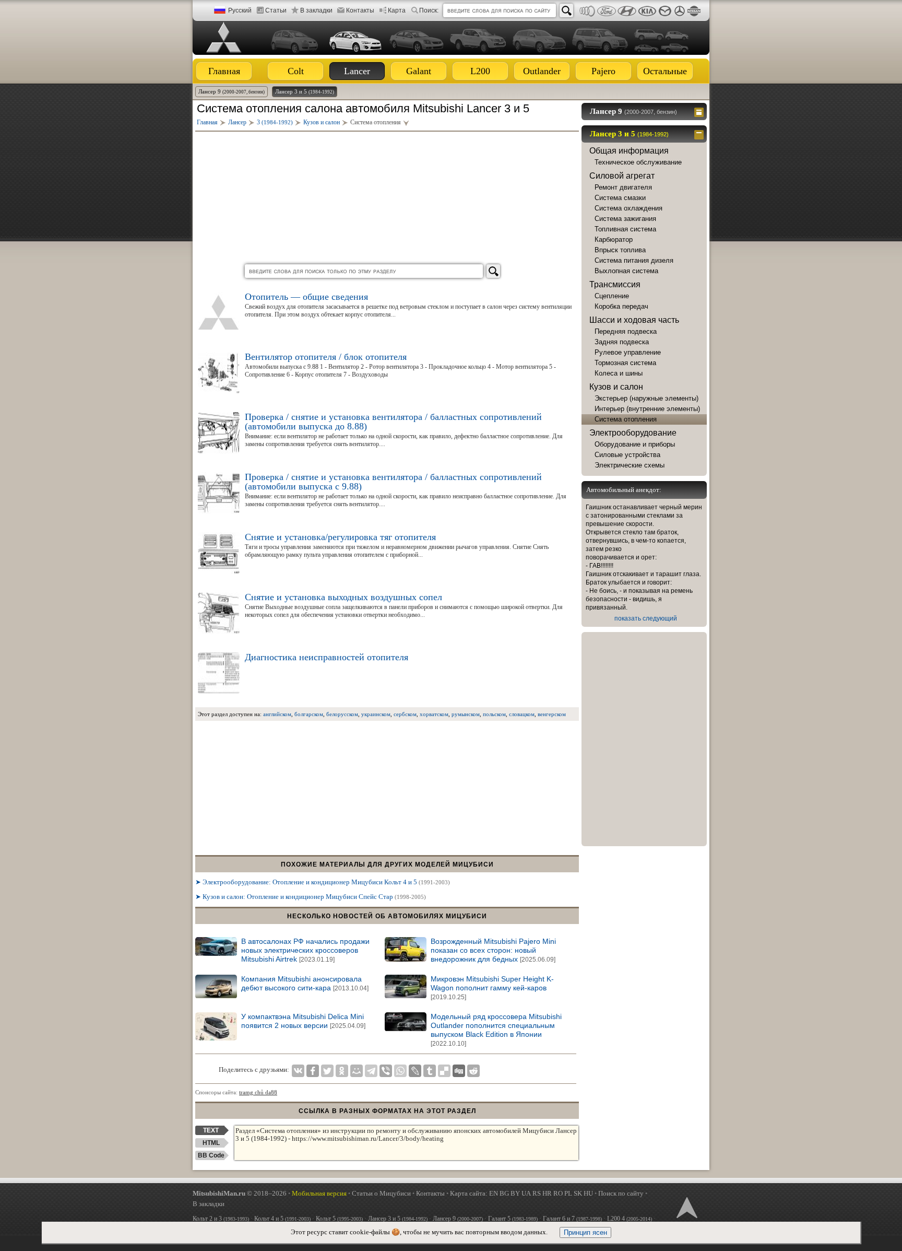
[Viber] (385, 1071)
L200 (480, 71)
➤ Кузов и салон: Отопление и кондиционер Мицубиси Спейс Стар (310, 897)
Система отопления (626, 419)
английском (277, 714)
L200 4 (629, 1218)
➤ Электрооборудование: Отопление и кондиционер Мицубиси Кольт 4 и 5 (322, 882)
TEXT (211, 1130)
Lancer (357, 71)
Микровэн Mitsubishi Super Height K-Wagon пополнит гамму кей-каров (492, 988)
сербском (405, 714)
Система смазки (620, 198)
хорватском (434, 714)
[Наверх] (686, 1207)
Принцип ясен (585, 1232)
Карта (397, 10)
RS (536, 1193)
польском (494, 714)
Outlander (542, 71)
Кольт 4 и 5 (282, 1218)
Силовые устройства (627, 455)
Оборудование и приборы (635, 444)
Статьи (276, 10)
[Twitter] (327, 1071)
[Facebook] (312, 1071)
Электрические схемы (629, 465)
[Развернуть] (700, 111)
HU (588, 1193)
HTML (211, 1143)
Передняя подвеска (626, 331)
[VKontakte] (298, 1071)
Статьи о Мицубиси (381, 1193)
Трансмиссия (614, 284)
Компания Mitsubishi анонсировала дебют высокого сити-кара (305, 983)
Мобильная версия (319, 1193)
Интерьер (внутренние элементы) (647, 409)
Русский (240, 10)
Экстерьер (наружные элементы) (646, 398)
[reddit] (473, 1071)
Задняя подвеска (622, 342)
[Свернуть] (700, 133)
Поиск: (428, 10)
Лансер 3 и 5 (304, 91)
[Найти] (566, 10)
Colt (296, 71)
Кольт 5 (339, 1218)
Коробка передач (621, 306)
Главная (224, 71)
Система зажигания (625, 219)
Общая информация (629, 150)
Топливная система (625, 229)
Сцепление (612, 296)
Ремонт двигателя (623, 187)
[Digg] (459, 1071)
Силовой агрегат (622, 175)
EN (493, 1193)
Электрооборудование (632, 432)
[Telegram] (371, 1071)
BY (515, 1193)
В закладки (316, 10)
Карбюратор (614, 239)
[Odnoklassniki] (342, 1071)
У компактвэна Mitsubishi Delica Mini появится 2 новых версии (303, 1021)
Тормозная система (625, 363)
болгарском (308, 714)
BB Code (211, 1155)
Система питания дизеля (634, 260)
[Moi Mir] (356, 1071)
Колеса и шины (619, 373)
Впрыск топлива (620, 250)
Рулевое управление (628, 352)
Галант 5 (513, 1218)
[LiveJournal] (415, 1071)
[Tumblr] (429, 1071)
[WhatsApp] (400, 1071)
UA (526, 1193)
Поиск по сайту (621, 1193)
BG (504, 1193)
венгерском (552, 714)
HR (547, 1193)
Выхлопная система (626, 271)
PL (568, 1193)
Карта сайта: (469, 1193)
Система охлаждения (628, 208)
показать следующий (645, 618)
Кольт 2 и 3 (221, 1218)
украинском (375, 714)
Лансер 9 (231, 91)
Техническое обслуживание (638, 162)
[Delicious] (444, 1071)
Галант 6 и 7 (572, 1218)
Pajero (603, 71)
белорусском (342, 714)
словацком (522, 714)
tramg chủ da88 (258, 1092)
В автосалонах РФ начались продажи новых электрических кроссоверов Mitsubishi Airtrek (305, 950)
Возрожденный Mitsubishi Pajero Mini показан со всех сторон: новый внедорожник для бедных (493, 950)
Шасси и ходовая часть (634, 319)
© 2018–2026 (240, 1193)
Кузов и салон (616, 386)
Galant (418, 71)
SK (578, 1193)
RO (558, 1193)
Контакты (360, 10)
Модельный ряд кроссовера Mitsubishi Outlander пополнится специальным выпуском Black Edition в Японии (496, 1029)
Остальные (665, 71)
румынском (466, 714)
